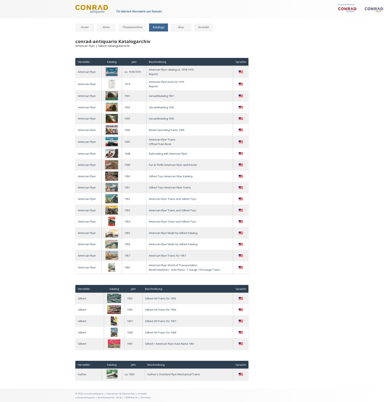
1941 (127, 142)
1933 (127, 107)
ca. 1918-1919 (132, 72)
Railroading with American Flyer (168, 153)
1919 (127, 84)
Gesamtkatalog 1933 (161, 107)
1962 (127, 267)
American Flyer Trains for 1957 (167, 255)
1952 (127, 199)
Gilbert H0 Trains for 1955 (160, 298)
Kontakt (203, 27)
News (106, 27)
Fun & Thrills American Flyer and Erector (173, 165)
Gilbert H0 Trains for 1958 (160, 332)
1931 (127, 96)
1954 (127, 221)
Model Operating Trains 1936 (166, 130)
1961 (130, 344)
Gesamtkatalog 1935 (161, 118)
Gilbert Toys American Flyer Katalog (170, 176)
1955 (127, 233)
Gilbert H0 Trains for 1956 (160, 309)
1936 (127, 130)
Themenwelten (132, 27)
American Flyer (87, 72)
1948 (127, 153)
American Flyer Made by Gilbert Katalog (173, 233)
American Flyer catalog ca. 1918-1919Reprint (171, 72)
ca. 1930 (129, 374)
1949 (127, 165)
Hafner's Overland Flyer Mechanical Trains (173, 374)
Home (85, 27)
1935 (127, 118)
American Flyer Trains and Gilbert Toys (172, 199)
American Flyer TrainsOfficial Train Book (162, 142)
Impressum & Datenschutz (120, 393)
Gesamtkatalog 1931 (161, 96)
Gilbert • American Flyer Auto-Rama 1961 (169, 344)
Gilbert (82, 298)
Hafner (82, 374)
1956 (127, 244)
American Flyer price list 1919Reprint (166, 84)
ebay (181, 27)
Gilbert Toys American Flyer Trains (170, 187)
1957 (127, 255)
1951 (127, 187)
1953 (127, 210)
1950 (127, 176)
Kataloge (158, 27)
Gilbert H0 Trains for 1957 (160, 321)
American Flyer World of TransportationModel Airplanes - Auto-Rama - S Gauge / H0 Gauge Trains (184, 267)
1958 (130, 332)
